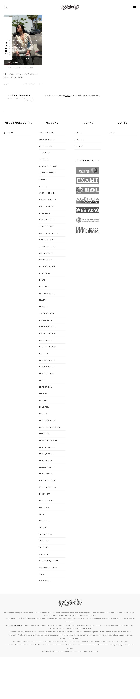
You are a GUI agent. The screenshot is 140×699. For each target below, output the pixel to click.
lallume (43, 353)
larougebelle (46, 367)
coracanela (45, 260)
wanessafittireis (48, 568)
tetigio (43, 527)
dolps (42, 280)
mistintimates (46, 447)
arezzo (43, 186)
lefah (42, 380)
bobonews (44, 213)
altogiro (44, 160)
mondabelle (45, 460)
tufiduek (44, 547)
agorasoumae (46, 139)
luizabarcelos (47, 420)
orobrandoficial (48, 487)
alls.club (44, 153)
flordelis (44, 307)
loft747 (43, 400)
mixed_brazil (46, 454)
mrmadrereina (47, 467)
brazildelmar (46, 220)
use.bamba (45, 554)
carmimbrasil (46, 226)
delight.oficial (47, 267)
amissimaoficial (47, 173)
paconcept (44, 494)
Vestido (79, 146)
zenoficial (45, 581)
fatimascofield (47, 293)
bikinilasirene (46, 206)
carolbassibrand (48, 233)
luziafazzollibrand (50, 427)
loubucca (44, 407)
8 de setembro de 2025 (20, 67)
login (67, 95)
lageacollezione (48, 347)
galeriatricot (46, 313)
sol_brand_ (45, 521)
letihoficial (45, 387)
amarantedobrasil (49, 166)
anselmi (43, 180)
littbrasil (44, 394)
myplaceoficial (47, 474)
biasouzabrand (47, 200)
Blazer (78, 133)
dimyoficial (45, 273)
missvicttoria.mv (48, 440)
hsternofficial (47, 333)
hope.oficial (45, 320)
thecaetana (45, 534)
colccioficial (46, 253)
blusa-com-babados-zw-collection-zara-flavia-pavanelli (23, 44)
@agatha (8, 133)
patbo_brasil (46, 501)
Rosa (112, 133)
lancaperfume (47, 360)
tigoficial (44, 541)
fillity (42, 300)
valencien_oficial (49, 561)
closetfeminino (47, 246)
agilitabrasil (46, 133)
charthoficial (47, 240)
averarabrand (47, 193)
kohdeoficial (46, 340)
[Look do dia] (70, 603)
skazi (42, 514)
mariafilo (44, 434)
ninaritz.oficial (48, 481)
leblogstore (46, 374)
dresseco (44, 287)
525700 (7, 84)
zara (42, 574)
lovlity (43, 414)
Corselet (79, 139)
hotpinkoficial (47, 327)
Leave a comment (33, 84)
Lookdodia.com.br (15, 625)
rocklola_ (44, 507)
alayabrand (45, 146)
